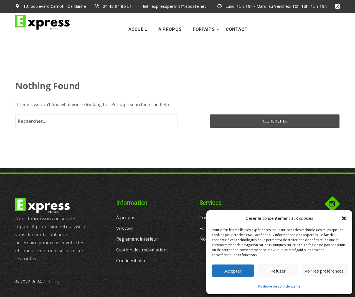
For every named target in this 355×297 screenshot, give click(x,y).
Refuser (278, 271)
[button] (344, 218)
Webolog (51, 282)
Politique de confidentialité (279, 286)
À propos (125, 217)
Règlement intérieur (137, 239)
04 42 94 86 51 (117, 6)
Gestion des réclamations (142, 250)
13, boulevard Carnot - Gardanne (54, 6)
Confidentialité (131, 261)
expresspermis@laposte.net (178, 6)
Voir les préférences (324, 271)
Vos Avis (124, 228)
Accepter (233, 271)
